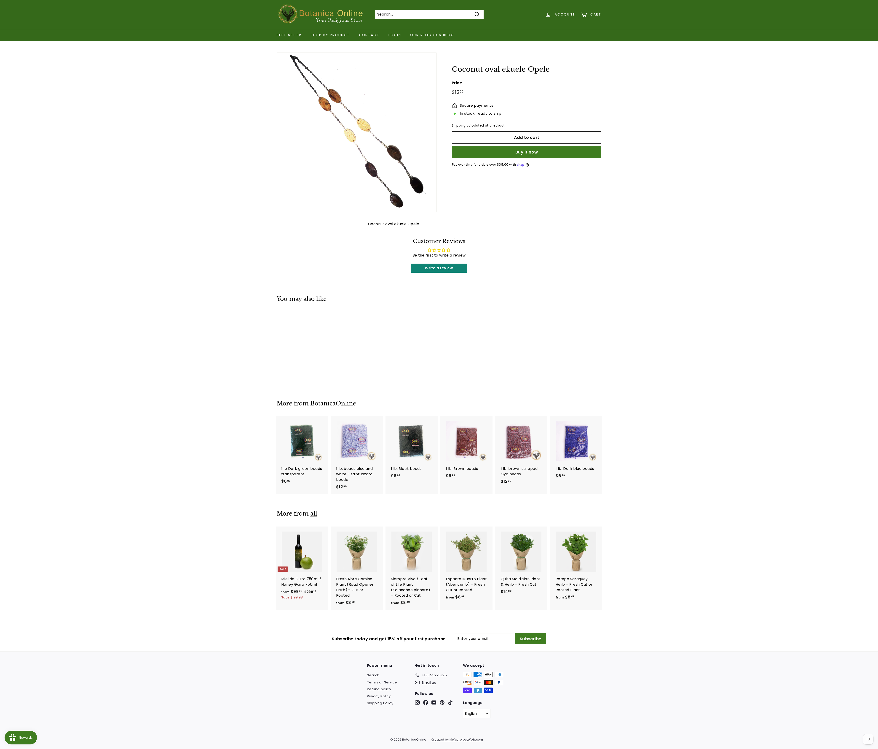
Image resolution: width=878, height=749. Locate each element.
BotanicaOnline (333, 403)
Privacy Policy (379, 696)
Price (457, 83)
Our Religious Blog (432, 35)
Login (394, 35)
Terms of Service (382, 682)
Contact (369, 35)
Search (373, 675)
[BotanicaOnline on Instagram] (417, 702)
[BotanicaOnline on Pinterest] (442, 702)
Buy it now (526, 152)
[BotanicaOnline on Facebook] (425, 702)
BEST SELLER (289, 35)
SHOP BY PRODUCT (330, 35)
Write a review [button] (439, 268)
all (313, 513)
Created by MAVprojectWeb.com (457, 739)
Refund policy (379, 689)
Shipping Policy (380, 703)
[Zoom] (356, 132)
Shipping (459, 125)
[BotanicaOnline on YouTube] (433, 702)
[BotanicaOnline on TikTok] (450, 702)
